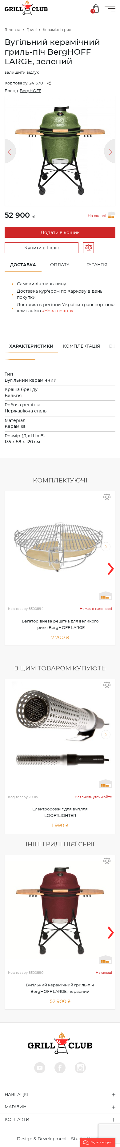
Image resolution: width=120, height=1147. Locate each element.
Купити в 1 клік (41, 248)
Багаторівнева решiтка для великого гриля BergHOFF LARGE (60, 624)
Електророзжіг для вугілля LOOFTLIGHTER (60, 812)
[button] (97, 1142)
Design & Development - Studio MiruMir (60, 1139)
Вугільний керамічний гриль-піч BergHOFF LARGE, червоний (60, 988)
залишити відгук (22, 73)
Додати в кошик (60, 232)
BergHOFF (30, 91)
